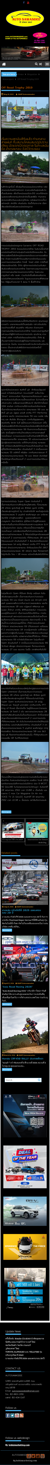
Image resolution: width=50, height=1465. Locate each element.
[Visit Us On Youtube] (17, 1415)
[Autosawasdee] (25, 59)
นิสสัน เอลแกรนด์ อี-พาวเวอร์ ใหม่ (20, 1341)
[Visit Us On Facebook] (7, 1415)
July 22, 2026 (8, 907)
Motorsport (6, 812)
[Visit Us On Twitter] (12, 1415)
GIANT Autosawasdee (26, 94)
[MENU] (47, 64)
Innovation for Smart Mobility (38, 841)
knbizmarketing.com (19, 1445)
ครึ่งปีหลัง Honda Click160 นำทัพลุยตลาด (24, 1338)
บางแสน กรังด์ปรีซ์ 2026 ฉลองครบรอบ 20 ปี (25, 1358)
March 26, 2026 (9, 1055)
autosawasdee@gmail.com (25, 1390)
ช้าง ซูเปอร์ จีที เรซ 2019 (12, 839)
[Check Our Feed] (21, 1415)
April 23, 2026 (9, 983)
